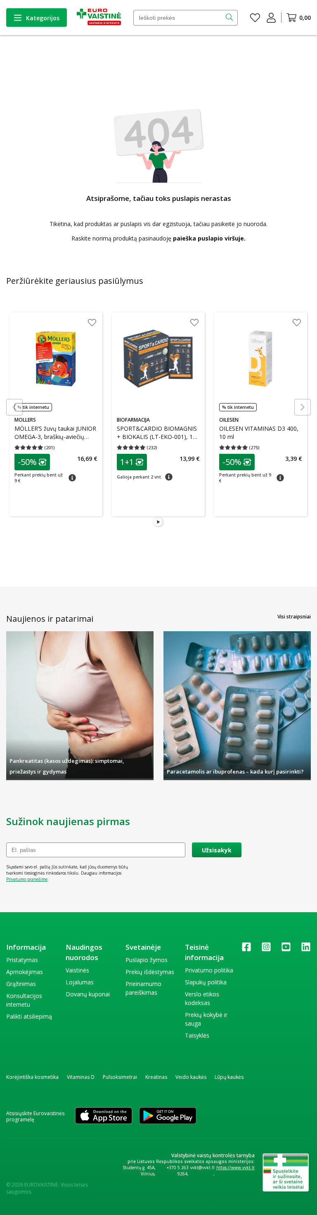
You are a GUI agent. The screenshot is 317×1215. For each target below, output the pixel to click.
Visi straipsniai (294, 616)
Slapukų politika (206, 982)
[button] (32, 462)
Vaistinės (77, 970)
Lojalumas (80, 982)
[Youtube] (286, 949)
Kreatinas (156, 1077)
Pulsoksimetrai (120, 1077)
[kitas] (302, 407)
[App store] (103, 1116)
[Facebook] (246, 949)
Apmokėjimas (24, 972)
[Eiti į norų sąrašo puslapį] (255, 18)
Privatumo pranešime (26, 879)
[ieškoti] (230, 18)
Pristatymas (22, 960)
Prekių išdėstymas (149, 972)
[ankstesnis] (14, 407)
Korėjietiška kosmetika (32, 1077)
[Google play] (167, 1116)
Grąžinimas (21, 984)
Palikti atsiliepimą (29, 1016)
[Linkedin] (306, 949)
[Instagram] (266, 949)
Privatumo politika (209, 970)
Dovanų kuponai (88, 994)
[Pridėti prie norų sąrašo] (91, 323)
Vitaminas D (81, 1077)
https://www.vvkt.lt (235, 1167)
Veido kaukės (190, 1077)
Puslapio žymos (146, 960)
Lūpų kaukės (229, 1077)
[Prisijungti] (271, 18)
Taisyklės (197, 1035)
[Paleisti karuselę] (158, 522)
